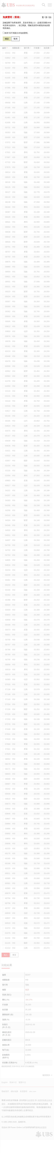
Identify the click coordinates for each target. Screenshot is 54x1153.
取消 (15, 39)
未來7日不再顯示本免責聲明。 (16, 33)
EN (50, 17)
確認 (7, 39)
